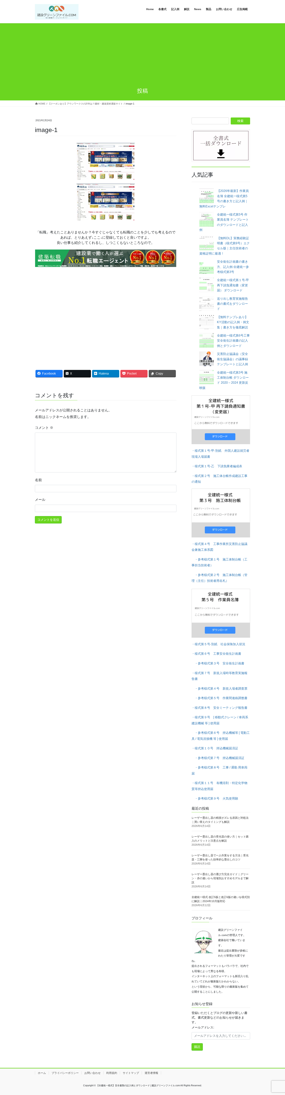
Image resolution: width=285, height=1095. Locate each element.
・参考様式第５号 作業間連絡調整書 (219, 698)
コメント (44, 428)
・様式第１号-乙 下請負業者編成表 (217, 466)
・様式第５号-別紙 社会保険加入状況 (218, 644)
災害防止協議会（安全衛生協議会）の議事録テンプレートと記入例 (232, 359)
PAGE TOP (275, 1058)
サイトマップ (131, 1072)
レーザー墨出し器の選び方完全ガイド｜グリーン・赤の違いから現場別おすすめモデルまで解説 (220, 878)
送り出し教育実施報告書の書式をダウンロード (232, 304)
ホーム (42, 1072)
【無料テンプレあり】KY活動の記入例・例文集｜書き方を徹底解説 (233, 322)
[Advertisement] (142, 52)
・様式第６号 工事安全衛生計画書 (216, 653)
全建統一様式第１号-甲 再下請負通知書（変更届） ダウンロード (233, 285)
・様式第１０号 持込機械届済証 (215, 748)
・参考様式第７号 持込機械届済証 (218, 758)
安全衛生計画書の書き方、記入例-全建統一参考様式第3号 (233, 267)
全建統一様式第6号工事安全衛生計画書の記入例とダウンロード (233, 340)
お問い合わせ (92, 1072)
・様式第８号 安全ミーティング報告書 (219, 707)
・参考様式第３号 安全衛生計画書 (218, 663)
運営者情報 (151, 1072)
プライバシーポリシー (65, 1072)
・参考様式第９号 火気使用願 (215, 798)
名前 (38, 480)
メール (40, 500)
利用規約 (111, 1072)
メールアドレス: (203, 1027)
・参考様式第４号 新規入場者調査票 (219, 688)
